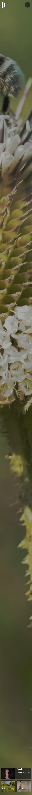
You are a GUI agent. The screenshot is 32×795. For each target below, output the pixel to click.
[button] (27, 5)
